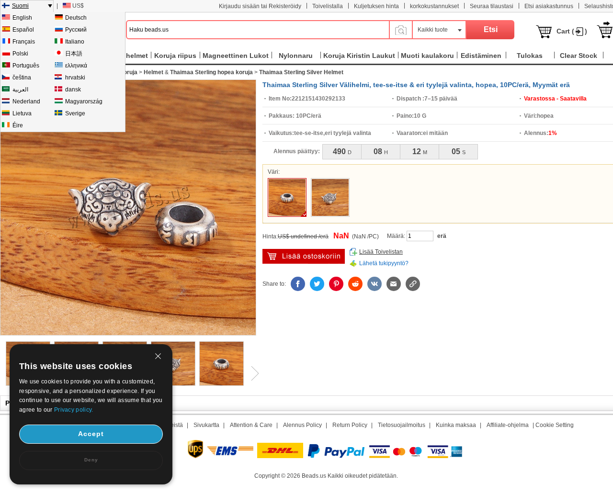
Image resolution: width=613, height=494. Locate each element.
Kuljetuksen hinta (376, 6)
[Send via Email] (393, 284)
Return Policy (349, 425)
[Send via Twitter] (317, 284)
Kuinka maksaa (456, 425)
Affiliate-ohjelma (508, 425)
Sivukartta (206, 425)
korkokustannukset (434, 6)
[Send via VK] (374, 284)
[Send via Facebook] (298, 284)
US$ (78, 5)
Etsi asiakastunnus (548, 6)
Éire (17, 125)
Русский (76, 29)
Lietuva (22, 113)
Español (23, 29)
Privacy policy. (73, 409)
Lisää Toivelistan (381, 251)
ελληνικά (76, 65)
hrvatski (75, 77)
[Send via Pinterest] (336, 284)
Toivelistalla (327, 6)
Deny (91, 459)
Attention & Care (251, 425)
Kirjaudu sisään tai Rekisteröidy (260, 6)
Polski (20, 53)
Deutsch (76, 17)
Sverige (75, 113)
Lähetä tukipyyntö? (384, 263)
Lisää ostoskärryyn (303, 256)
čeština (21, 77)
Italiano (74, 41)
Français (23, 41)
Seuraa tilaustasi (491, 6)
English (22, 17)
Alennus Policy (302, 425)
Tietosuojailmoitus (401, 425)
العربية (20, 89)
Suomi (20, 5)
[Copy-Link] (413, 284)
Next (251, 373)
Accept (91, 434)
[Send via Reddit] (355, 284)
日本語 (73, 53)
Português (25, 65)
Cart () (571, 31)
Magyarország (83, 101)
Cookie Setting (554, 425)
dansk (73, 89)
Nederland (26, 101)
